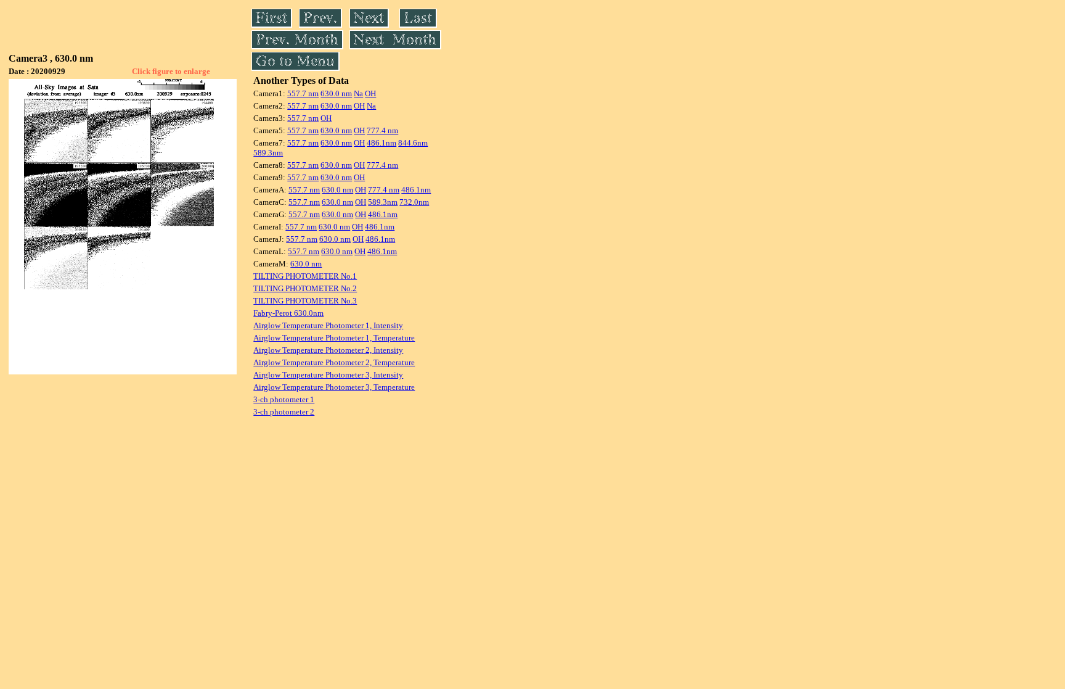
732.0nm (414, 202)
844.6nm (413, 142)
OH (370, 93)
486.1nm (381, 142)
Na (358, 93)
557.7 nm (303, 93)
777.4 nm (382, 130)
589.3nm (268, 152)
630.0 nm (336, 93)
